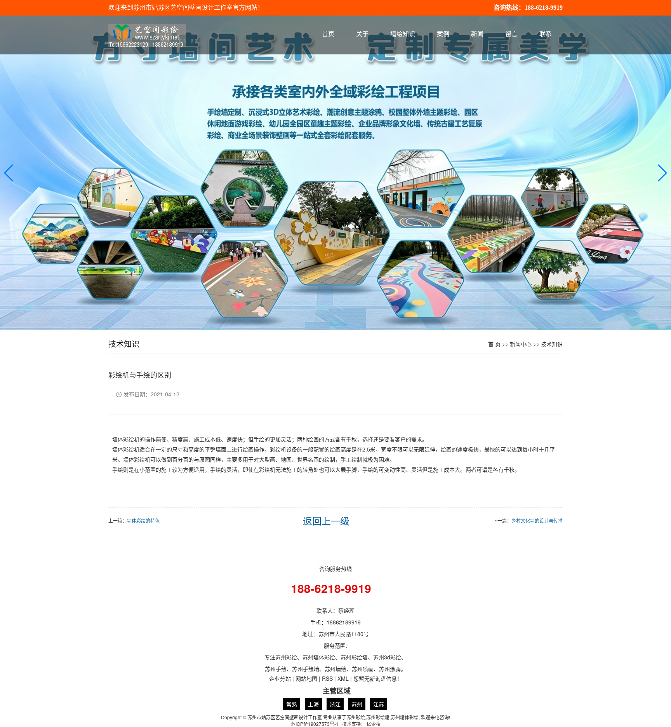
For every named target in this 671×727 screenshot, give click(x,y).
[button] (662, 172)
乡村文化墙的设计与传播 (537, 520)
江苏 (378, 704)
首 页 (494, 344)
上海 (313, 704)
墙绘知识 (402, 34)
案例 (443, 34)
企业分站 (280, 678)
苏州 (356, 704)
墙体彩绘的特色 (143, 520)
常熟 (291, 704)
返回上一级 (326, 521)
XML (343, 678)
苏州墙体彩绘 (405, 717)
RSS (327, 678)
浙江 (335, 704)
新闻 (477, 34)
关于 (362, 34)
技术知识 (552, 344)
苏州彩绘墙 (377, 717)
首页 (328, 34)
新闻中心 (521, 344)
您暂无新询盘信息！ (377, 678)
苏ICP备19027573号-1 (315, 723)
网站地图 (306, 678)
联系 (545, 34)
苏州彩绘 (355, 717)
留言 (511, 34)
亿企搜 (374, 723)
